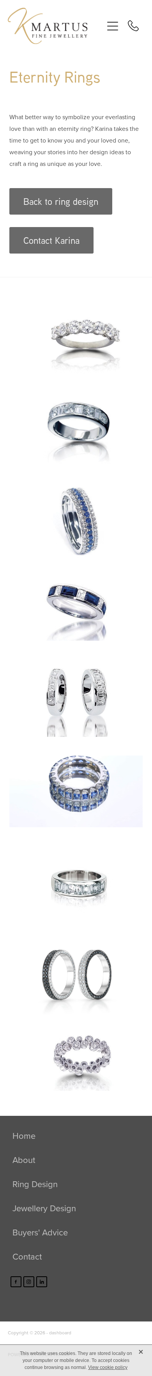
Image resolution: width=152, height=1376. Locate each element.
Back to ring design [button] (60, 201)
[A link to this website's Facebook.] (16, 1281)
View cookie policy (107, 1367)
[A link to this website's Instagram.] (28, 1281)
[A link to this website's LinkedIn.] (41, 1281)
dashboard (60, 1332)
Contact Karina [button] (51, 240)
